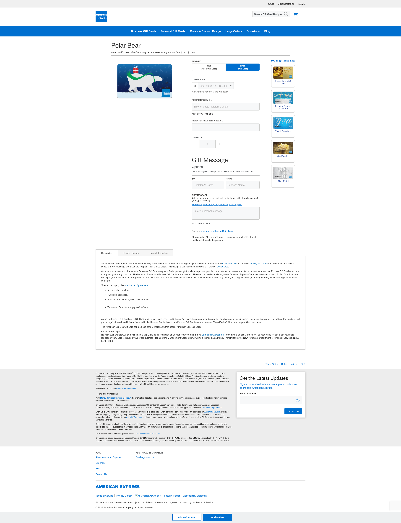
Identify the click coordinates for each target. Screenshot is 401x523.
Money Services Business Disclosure (116, 397)
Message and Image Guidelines (216, 231)
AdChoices (155, 495)
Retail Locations (289, 364)
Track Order (272, 364)
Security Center (172, 495)
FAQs (271, 3)
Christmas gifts (229, 263)
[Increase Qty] (219, 144)
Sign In (301, 4)
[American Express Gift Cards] (101, 17)
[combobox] (271, 14)
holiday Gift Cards (259, 263)
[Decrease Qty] (196, 144)
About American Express (108, 457)
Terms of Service (104, 495)
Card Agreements (145, 457)
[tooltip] (298, 400)
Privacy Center (124, 495)
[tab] (107, 252)
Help (98, 468)
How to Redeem (131, 252)
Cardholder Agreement (136, 285)
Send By (196, 61)
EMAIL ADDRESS (248, 393)
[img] (144, 81)
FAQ (303, 364)
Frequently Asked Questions (148, 433)
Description (106, 252)
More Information (159, 252)
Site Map (100, 462)
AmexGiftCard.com (212, 411)
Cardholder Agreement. (212, 407)
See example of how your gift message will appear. (217, 204)
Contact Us (101, 474)
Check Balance (286, 3)
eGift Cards (222, 266)
